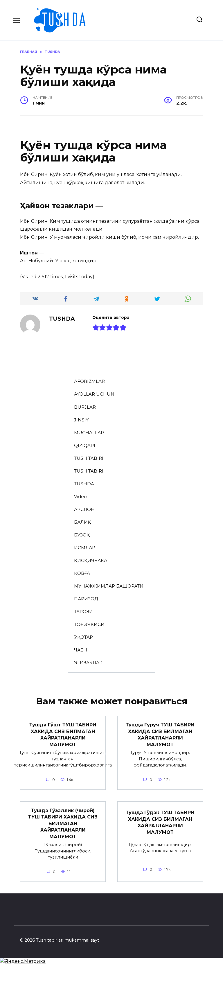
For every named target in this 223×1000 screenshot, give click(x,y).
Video (80, 496)
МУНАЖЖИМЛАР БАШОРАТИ (108, 586)
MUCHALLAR (89, 432)
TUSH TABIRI (88, 458)
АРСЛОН (84, 509)
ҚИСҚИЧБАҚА (90, 560)
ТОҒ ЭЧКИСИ (89, 624)
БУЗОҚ (82, 535)
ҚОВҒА (82, 573)
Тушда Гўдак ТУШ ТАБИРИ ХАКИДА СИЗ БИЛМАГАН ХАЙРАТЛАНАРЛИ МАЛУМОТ (160, 822)
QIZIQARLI (86, 445)
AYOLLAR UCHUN (94, 394)
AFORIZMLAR (89, 381)
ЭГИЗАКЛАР (88, 662)
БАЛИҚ (82, 522)
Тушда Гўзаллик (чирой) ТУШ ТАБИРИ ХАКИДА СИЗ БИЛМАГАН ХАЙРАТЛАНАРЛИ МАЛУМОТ (63, 823)
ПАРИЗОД (86, 599)
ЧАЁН (80, 650)
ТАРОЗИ (83, 611)
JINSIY (81, 420)
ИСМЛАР (84, 547)
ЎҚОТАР (83, 637)
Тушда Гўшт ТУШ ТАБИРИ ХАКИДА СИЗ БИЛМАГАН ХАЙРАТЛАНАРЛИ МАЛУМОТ (62, 734)
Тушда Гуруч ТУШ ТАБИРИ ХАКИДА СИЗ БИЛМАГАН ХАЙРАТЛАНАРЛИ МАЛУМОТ (160, 734)
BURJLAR (85, 407)
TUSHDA (84, 483)
